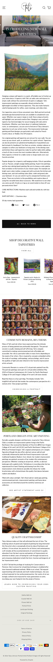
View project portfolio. (20, 384)
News (28, 23)
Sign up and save (26, 620)
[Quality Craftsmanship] (26, 514)
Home (24, 23)
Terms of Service (26, 628)
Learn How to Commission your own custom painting (26, 585)
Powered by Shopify (26, 660)
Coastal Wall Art (26, 599)
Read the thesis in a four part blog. (14, 379)
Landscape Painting (26, 609)
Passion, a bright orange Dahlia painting (21, 164)
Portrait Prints (26, 606)
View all (26, 251)
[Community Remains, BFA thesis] (26, 317)
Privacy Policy (26, 632)
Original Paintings (26, 613)
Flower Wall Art (27, 602)
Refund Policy (26, 636)
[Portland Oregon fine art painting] (26, 413)
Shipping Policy (26, 639)
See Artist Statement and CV (26, 490)
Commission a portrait (27, 389)
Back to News (28, 224)
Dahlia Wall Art (26, 595)
